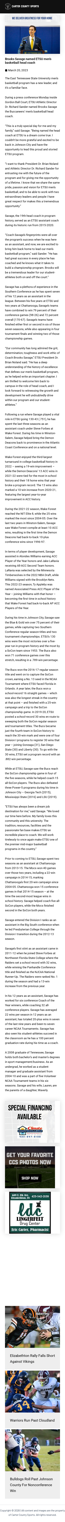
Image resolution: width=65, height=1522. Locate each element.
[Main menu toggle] (58, 7)
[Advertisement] (32, 1270)
